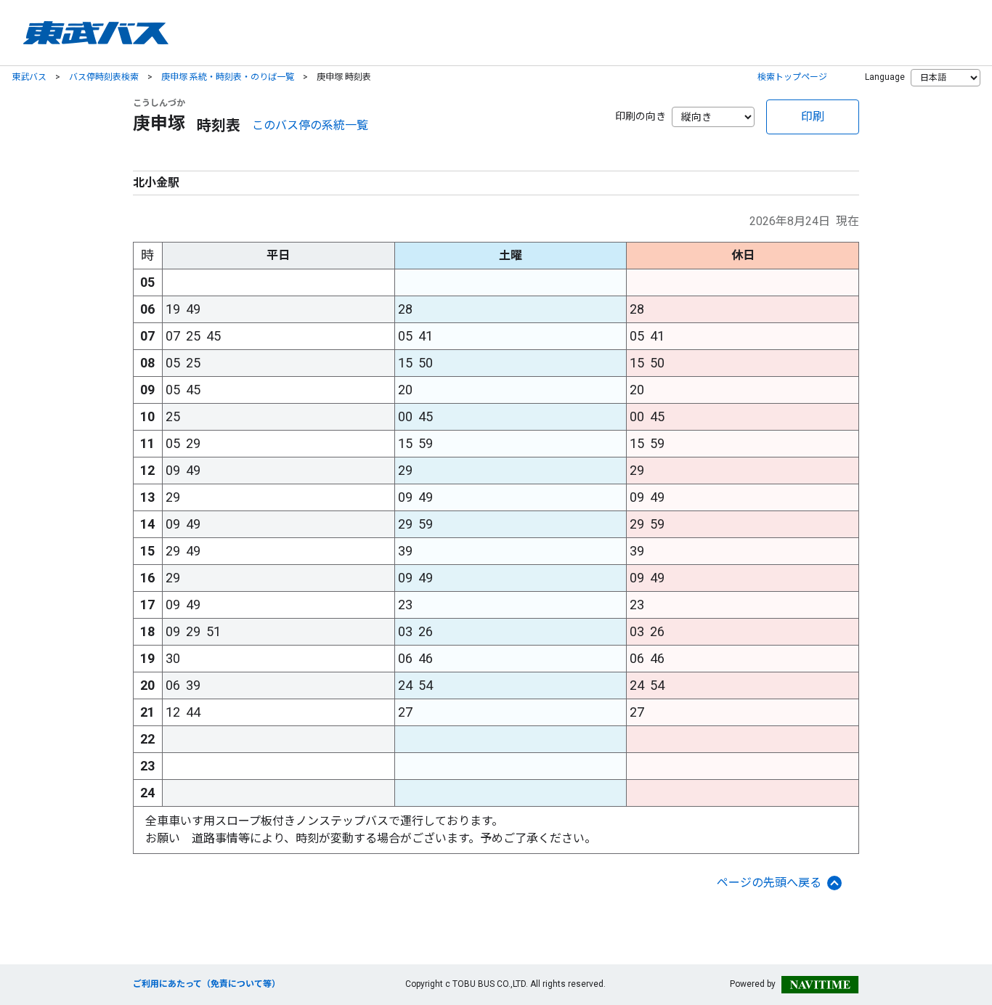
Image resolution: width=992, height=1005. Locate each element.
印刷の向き (640, 116)
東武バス (29, 77)
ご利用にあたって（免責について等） (206, 984)
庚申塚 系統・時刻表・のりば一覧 (227, 77)
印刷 (812, 116)
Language (885, 77)
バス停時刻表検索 (104, 77)
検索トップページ (792, 77)
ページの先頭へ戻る (769, 883)
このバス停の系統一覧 (310, 125)
